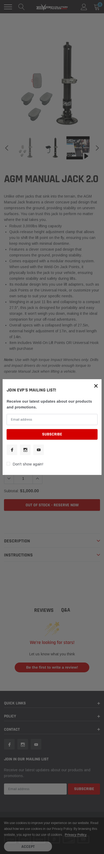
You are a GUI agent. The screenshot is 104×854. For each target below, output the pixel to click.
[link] (12, 449)
